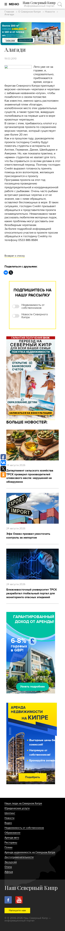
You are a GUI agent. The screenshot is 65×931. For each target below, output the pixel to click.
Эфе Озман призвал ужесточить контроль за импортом (28, 535)
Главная (9, 12)
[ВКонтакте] (6, 272)
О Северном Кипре (29, 12)
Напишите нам (17, 910)
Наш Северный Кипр (39, 4)
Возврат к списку (15, 255)
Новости (50, 12)
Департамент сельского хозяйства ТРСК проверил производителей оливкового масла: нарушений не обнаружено (29, 476)
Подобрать (32, 777)
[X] (11, 272)
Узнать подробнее (32, 686)
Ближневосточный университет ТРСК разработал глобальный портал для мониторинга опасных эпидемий (31, 593)
